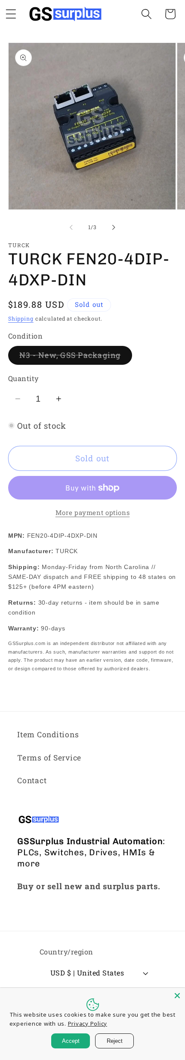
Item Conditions (48, 734)
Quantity (23, 378)
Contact (31, 780)
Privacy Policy (88, 1023)
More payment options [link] (93, 512)
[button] (146, 14)
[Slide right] (114, 227)
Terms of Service (49, 758)
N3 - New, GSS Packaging (75, 357)
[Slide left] (71, 227)
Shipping (21, 318)
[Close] (177, 995)
